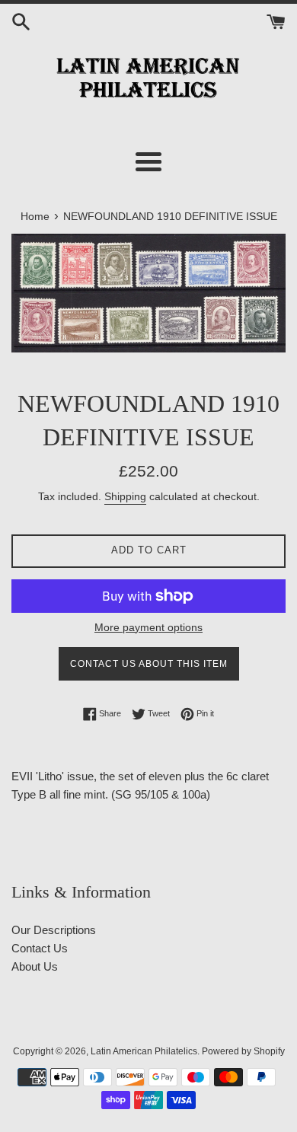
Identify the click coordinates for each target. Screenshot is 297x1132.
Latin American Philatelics (144, 1051)
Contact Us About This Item (149, 663)
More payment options (148, 627)
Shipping (125, 496)
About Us (34, 966)
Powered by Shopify (243, 1051)
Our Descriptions (53, 929)
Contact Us (39, 948)
